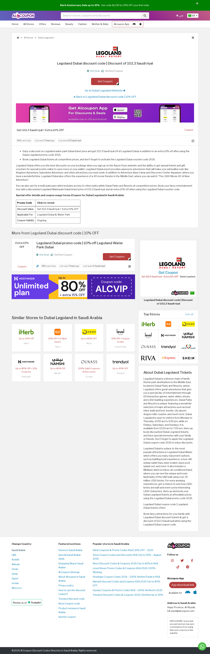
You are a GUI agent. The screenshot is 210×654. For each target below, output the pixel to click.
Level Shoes (120, 347)
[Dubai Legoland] (105, 50)
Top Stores (151, 314)
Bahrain (16, 564)
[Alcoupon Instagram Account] (172, 560)
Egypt (15, 578)
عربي (181, 15)
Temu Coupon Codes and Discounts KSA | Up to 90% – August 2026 (127, 556)
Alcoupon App (121, 24)
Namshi (57, 373)
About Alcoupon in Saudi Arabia (71, 578)
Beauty (69, 24)
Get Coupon (105, 81)
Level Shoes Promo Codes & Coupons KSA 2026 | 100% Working (124, 570)
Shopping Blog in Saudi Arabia (70, 565)
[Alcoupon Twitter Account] (182, 560)
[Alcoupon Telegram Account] (188, 567)
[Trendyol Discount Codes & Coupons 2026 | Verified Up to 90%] (120, 361)
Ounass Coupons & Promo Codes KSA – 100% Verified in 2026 (127, 590)
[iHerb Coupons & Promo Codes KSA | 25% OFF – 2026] (26, 331)
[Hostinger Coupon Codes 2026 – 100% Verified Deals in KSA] (26, 361)
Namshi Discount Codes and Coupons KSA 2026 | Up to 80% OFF (126, 583)
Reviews (55, 24)
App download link (182, 584)
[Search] (145, 15)
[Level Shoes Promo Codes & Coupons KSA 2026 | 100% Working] (120, 331)
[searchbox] (101, 15)
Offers (42, 24)
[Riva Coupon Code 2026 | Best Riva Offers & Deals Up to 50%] (148, 357)
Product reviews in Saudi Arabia (71, 610)
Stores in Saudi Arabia (70, 550)
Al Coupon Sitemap (69, 572)
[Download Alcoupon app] (105, 113)
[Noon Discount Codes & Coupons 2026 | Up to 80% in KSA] (89, 331)
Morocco (17, 587)
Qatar (15, 573)
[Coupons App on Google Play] (134, 24)
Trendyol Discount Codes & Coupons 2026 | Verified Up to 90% (128, 594)
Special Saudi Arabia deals (69, 556)
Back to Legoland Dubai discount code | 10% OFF (105, 96)
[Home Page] (23, 15)
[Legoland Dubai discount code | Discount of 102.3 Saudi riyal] (168, 268)
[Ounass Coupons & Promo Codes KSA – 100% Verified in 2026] (89, 361)
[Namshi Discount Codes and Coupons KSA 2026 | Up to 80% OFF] (57, 361)
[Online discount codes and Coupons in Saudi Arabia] (18, 37)
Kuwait (15, 559)
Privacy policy (66, 585)
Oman (15, 569)
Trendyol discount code (71, 598)
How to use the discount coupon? (71, 592)
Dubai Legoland (46, 37)
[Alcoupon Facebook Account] (192, 560)
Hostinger (26, 376)
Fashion (82, 24)
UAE (14, 554)
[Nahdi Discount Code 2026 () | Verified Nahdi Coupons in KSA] (188, 346)
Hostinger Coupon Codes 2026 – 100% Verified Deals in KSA (126, 576)
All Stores (28, 24)
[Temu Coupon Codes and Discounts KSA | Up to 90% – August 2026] (57, 331)
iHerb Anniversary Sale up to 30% (80, 5)
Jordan (15, 583)
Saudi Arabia (18, 550)
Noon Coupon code (69, 603)
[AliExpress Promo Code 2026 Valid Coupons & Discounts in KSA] (168, 357)
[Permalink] (37, 266)
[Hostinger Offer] (73, 286)
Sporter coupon (67, 616)
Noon (89, 343)
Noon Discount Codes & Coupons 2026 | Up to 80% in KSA (125, 563)
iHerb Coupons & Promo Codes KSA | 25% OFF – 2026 (123, 550)
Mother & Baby (100, 24)
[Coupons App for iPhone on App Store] (140, 24)
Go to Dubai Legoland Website (104, 90)
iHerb (26, 343)
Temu (57, 347)
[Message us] (202, 646)
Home (15, 24)
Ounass (89, 376)
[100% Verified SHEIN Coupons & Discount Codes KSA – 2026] (188, 357)
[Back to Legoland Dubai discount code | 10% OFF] (193, 38)
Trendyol (120, 373)
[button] (197, 4)
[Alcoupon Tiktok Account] (178, 567)
